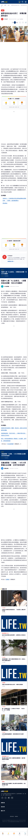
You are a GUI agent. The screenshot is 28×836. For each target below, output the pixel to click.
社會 (8, 5)
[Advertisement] (14, 55)
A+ (17, 22)
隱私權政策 (12, 816)
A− (12, 22)
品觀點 (7, 579)
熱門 (14, 833)
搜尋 (25, 833)
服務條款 (16, 816)
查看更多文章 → (11, 261)
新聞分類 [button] (3, 802)
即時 (8, 833)
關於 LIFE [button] (3, 810)
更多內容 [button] (3, 806)
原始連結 (5, 203)
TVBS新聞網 (10, 444)
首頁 (2, 5)
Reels (20, 834)
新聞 (5, 5)
